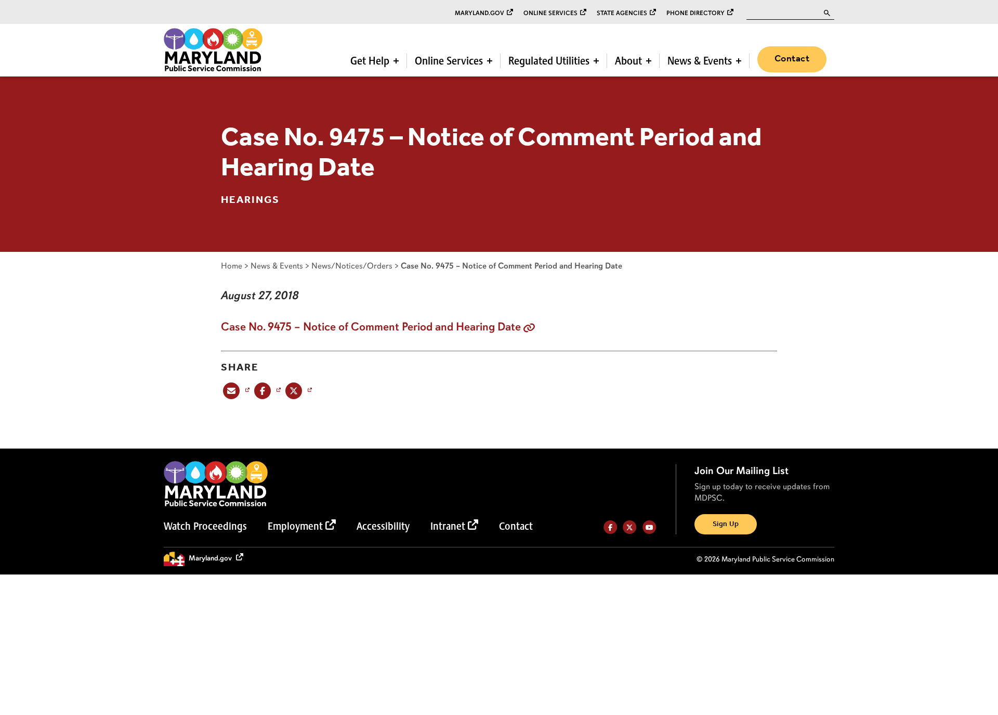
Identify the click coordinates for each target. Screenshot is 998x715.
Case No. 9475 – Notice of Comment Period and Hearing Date (371, 327)
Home (231, 266)
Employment (295, 526)
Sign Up (726, 524)
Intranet (447, 526)
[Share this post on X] (297, 390)
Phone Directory (695, 13)
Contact (791, 59)
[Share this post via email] (235, 390)
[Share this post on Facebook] (266, 390)
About (628, 61)
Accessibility (383, 526)
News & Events (699, 61)
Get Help (369, 61)
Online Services (550, 13)
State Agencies (622, 13)
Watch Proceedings (205, 526)
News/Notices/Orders (351, 266)
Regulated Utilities (548, 61)
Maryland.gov (479, 13)
